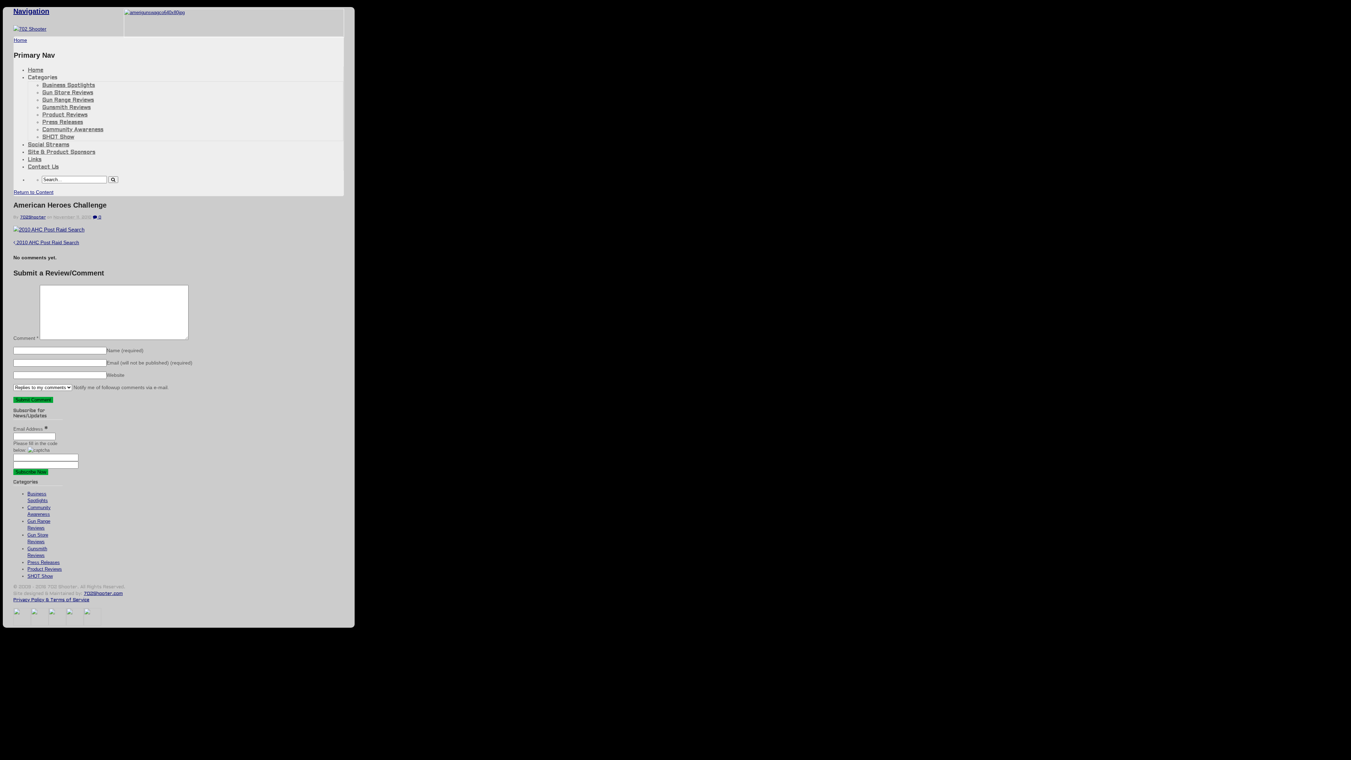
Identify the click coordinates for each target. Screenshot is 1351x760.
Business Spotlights (68, 85)
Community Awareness (72, 129)
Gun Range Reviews (68, 100)
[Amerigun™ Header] (154, 12)
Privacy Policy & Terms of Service (51, 600)
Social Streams (48, 144)
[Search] (113, 179)
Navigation (31, 11)
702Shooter (33, 217)
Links (35, 159)
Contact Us (43, 167)
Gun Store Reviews (67, 92)
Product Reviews (65, 115)
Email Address (28, 429)
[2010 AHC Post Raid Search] (48, 230)
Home (35, 70)
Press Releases (62, 122)
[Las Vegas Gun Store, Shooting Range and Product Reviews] (29, 29)
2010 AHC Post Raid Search (47, 242)
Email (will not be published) (149, 363)
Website (116, 375)
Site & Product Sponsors (61, 152)
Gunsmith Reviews (66, 107)
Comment (25, 338)
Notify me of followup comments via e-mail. (120, 387)
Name (125, 350)
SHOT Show (58, 137)
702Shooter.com (103, 594)
